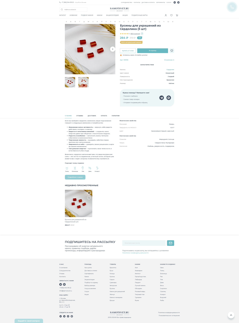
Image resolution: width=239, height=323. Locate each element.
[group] (90, 49)
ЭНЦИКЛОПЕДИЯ (112, 15)
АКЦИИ (125, 15)
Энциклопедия (89, 279)
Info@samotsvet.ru (65, 291)
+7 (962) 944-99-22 (68, 2)
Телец (162, 270)
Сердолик (170, 69)
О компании (63, 267)
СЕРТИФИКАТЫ (160, 2)
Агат (136, 267)
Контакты (62, 276)
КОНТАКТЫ (137, 2)
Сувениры (113, 282)
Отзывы (61, 273)
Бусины (112, 288)
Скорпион (163, 288)
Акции (86, 294)
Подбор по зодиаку (91, 282)
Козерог (163, 294)
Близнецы (163, 273)
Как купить (88, 267)
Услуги (86, 291)
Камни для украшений (117, 291)
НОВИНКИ (73, 15)
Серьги (112, 279)
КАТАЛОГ (62, 15)
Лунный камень (140, 285)
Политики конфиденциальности (135, 253)
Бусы (111, 270)
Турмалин (138, 297)
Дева (162, 282)
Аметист (138, 273)
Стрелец (163, 291)
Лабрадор (138, 279)
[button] (112, 49)
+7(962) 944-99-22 (65, 288)
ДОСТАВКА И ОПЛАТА (148, 2)
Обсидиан (138, 288)
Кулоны (112, 276)
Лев (161, 279)
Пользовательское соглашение (169, 315)
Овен (162, 267)
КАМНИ (99, 15)
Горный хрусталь (140, 276)
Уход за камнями (90, 288)
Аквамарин (138, 270)
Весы (162, 285)
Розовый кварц (140, 291)
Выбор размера (89, 285)
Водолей (163, 297)
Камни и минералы (116, 297)
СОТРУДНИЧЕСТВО (126, 2)
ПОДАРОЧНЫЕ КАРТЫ (139, 15)
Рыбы (162, 300)
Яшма (137, 300)
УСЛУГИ (168, 2)
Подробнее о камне (75, 177)
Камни (86, 276)
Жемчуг (112, 294)
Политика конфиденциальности (169, 312)
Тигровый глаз (139, 294)
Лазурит (138, 282)
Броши (112, 300)
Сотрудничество (64, 270)
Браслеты (113, 267)
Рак (161, 276)
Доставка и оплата (90, 270)
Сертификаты (89, 273)
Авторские (113, 285)
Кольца (112, 273)
